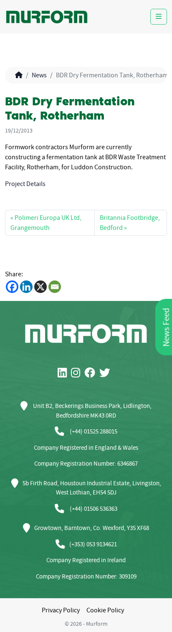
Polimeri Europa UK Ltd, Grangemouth (45, 223)
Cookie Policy (105, 610)
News (39, 75)
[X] (40, 286)
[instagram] (77, 373)
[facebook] (91, 373)
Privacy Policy (61, 610)
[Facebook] (12, 286)
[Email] (54, 286)
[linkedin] (64, 373)
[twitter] (106, 373)
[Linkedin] (26, 286)
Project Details (25, 184)
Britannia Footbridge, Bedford (130, 223)
